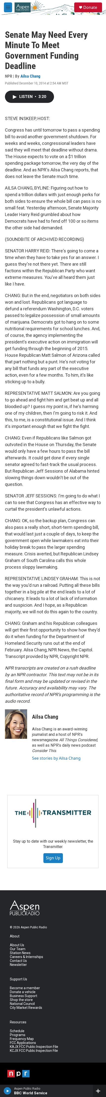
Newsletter (18, 965)
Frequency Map (22, 1039)
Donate (90, 7)
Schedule (17, 1031)
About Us (17, 945)
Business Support (23, 996)
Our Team (17, 949)
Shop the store (21, 1000)
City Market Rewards (26, 1008)
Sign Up (53, 858)
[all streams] (99, 1091)
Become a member (25, 988)
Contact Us (18, 961)
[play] (7, 1090)
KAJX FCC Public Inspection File (34, 1047)
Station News (20, 953)
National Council (22, 1004)
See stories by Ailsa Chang (56, 758)
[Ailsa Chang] (16, 724)
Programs (17, 1035)
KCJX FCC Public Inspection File (34, 1051)
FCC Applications (23, 1043)
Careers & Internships (26, 957)
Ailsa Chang (30, 76)
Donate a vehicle (22, 992)
